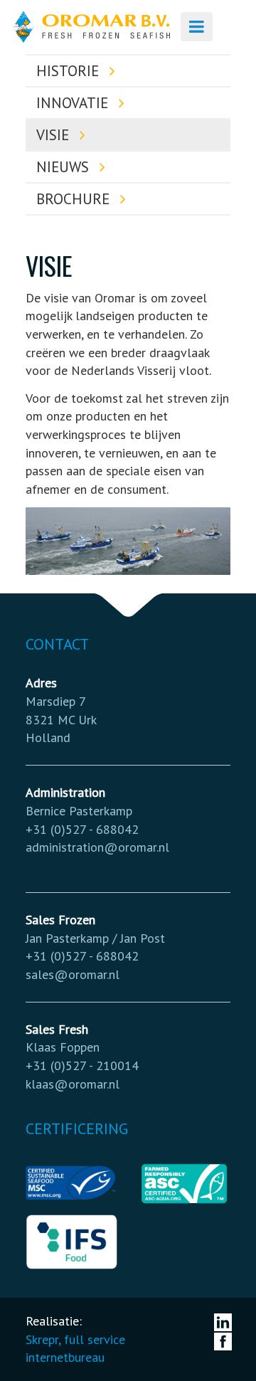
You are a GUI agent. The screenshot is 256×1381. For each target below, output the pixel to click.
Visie (54, 134)
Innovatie (74, 102)
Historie (69, 70)
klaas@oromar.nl (72, 1084)
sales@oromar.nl (72, 974)
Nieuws (64, 166)
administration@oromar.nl (97, 847)
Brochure (75, 198)
